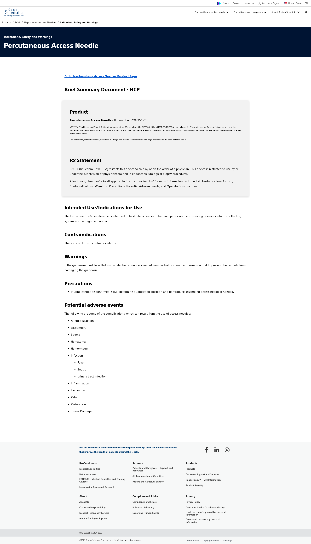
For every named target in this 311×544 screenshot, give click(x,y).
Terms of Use (192, 540)
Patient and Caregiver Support (148, 481)
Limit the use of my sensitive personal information (206, 513)
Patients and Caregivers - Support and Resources (152, 469)
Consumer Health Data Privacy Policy (205, 507)
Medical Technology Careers (94, 513)
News (226, 3)
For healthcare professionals (210, 12)
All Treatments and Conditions (148, 476)
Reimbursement (87, 474)
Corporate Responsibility (92, 507)
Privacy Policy (193, 502)
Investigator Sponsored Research (96, 487)
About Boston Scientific (283, 12)
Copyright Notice (211, 540)
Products (190, 469)
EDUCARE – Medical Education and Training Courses (102, 480)
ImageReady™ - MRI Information (203, 480)
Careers (237, 3)
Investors (249, 3)
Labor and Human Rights (145, 513)
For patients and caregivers (248, 12)
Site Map (227, 540)
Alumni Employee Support (93, 518)
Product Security (194, 485)
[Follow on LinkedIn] (216, 449)
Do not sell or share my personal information (203, 521)
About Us (84, 502)
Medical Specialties (89, 469)
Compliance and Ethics (144, 502)
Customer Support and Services (202, 474)
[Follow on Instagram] (227, 449)
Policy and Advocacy (143, 507)
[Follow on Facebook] (206, 449)
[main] (155, 222)
